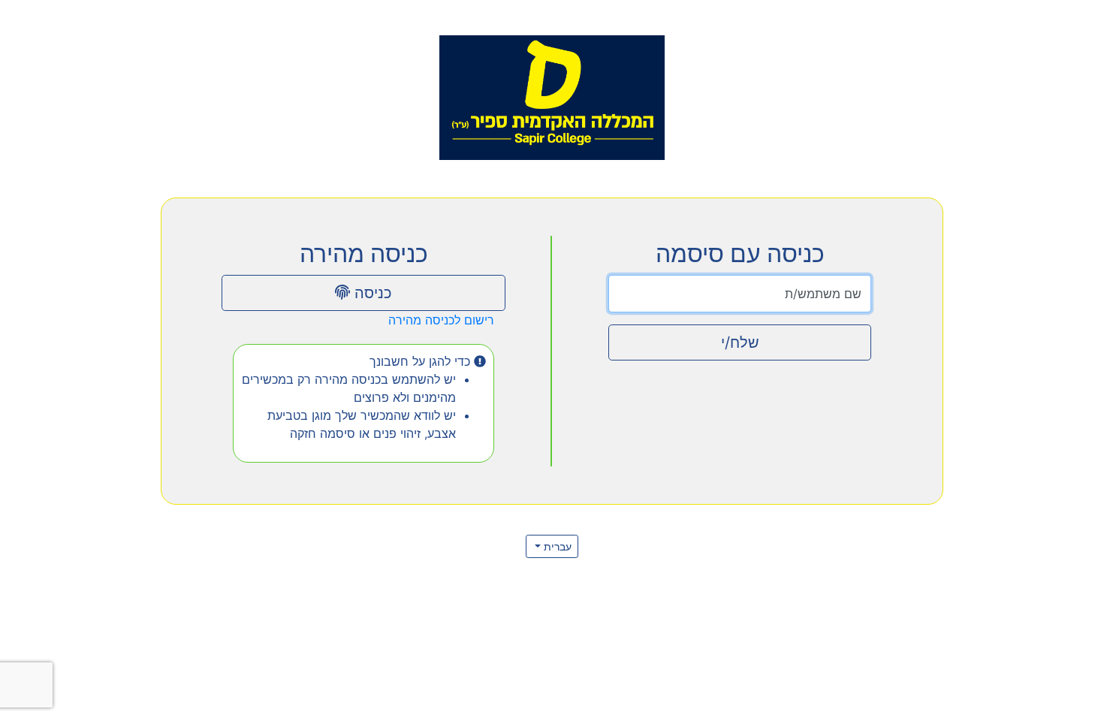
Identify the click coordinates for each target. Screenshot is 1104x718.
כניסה (371, 293)
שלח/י (740, 342)
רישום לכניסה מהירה (441, 319)
